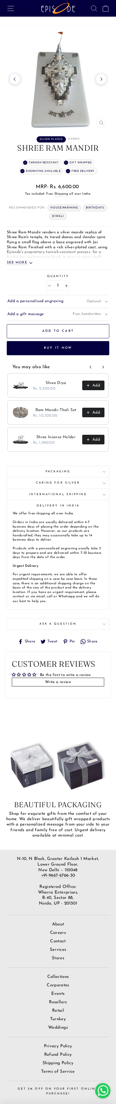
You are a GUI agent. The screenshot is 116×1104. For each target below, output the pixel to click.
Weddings (58, 1028)
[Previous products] (90, 367)
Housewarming (64, 207)
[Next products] (103, 367)
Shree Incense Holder (55, 437)
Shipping (61, 194)
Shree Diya (56, 383)
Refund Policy (58, 1055)
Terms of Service (58, 1072)
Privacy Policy (58, 1046)
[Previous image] (15, 79)
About (58, 924)
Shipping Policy (58, 1063)
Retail (58, 1011)
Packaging (58, 471)
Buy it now (58, 348)
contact (18, 596)
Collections (58, 977)
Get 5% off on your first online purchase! (58, 1091)
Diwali (58, 216)
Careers (58, 933)
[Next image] (101, 79)
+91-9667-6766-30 (58, 875)
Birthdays (95, 207)
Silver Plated (51, 139)
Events (57, 994)
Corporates (58, 985)
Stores (58, 958)
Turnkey (58, 1019)
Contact (58, 941)
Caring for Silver (58, 482)
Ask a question (58, 623)
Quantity (58, 276)
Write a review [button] (58, 682)
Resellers (58, 1002)
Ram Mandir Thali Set (56, 410)
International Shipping (58, 494)
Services (58, 950)
